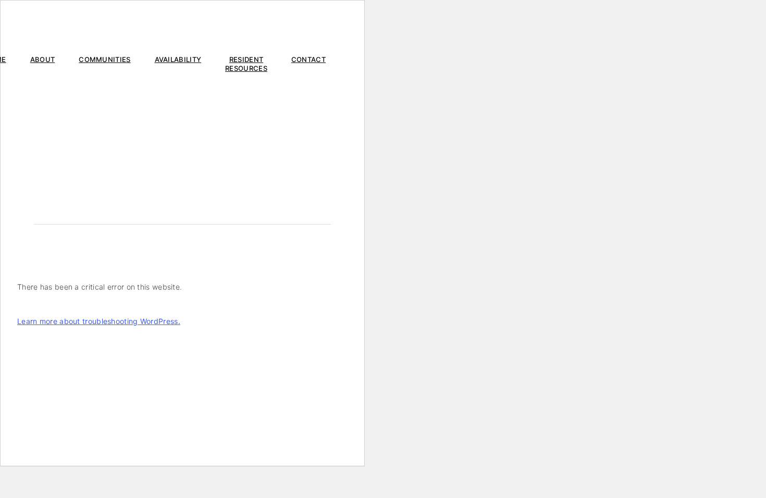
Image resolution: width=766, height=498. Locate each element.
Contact (308, 59)
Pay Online (128, 27)
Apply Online (254, 27)
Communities (104, 59)
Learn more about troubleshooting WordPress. (98, 321)
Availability (178, 59)
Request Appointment (66, 27)
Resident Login (309, 27)
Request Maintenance (191, 27)
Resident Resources (246, 63)
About (42, 59)
